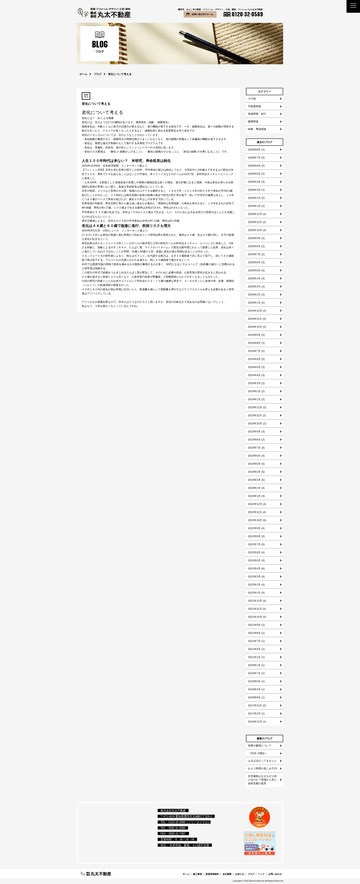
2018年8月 (254, 697)
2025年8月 (254, 246)
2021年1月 (254, 657)
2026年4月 (254, 181)
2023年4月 (254, 471)
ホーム (83, 74)
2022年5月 (254, 560)
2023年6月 (254, 455)
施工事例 (197, 874)
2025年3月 (254, 286)
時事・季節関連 (257, 129)
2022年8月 (254, 536)
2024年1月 (254, 399)
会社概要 (227, 874)
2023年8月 (254, 439)
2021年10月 (255, 616)
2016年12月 (255, 721)
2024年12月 (255, 310)
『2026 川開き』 (258, 753)
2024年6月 (254, 358)
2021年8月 (254, 632)
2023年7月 (254, 447)
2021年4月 (254, 649)
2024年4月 (254, 375)
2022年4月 (254, 568)
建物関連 (253, 121)
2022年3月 (254, 576)
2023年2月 (254, 487)
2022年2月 (254, 584)
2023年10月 (255, 423)
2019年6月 (254, 681)
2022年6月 (254, 552)
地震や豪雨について (260, 745)
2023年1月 (254, 495)
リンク (261, 874)
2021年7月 (254, 640)
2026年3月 (254, 189)
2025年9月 (254, 238)
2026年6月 (254, 165)
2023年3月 (254, 479)
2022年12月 (255, 504)
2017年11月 (255, 705)
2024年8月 (254, 342)
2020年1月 (254, 665)
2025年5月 (254, 270)
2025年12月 (255, 213)
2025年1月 (254, 302)
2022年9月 (254, 528)
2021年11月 (255, 608)
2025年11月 (255, 222)
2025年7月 (254, 254)
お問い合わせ (275, 874)
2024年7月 (254, 350)
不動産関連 (254, 106)
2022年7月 (254, 544)
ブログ (98, 74)
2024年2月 (254, 391)
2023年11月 (255, 415)
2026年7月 (254, 157)
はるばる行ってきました (262, 760)
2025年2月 (254, 294)
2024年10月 (255, 326)
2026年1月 (254, 205)
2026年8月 (254, 149)
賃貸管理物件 (212, 874)
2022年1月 (254, 592)
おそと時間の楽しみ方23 (262, 768)
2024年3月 (254, 383)
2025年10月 (255, 230)
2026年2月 (254, 197)
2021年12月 (255, 600)
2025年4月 (254, 278)
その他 (252, 98)
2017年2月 (254, 713)
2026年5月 (254, 173)
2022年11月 (255, 512)
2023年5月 (254, 463)
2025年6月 (254, 262)
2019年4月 (254, 689)
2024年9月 (254, 334)
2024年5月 (254, 367)
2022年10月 (255, 520)
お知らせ (239, 874)
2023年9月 (254, 431)
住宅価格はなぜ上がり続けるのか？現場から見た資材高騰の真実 (262, 780)
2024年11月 (255, 318)
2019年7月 (254, 673)
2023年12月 (255, 407)
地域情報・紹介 (257, 113)
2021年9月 (254, 624)
